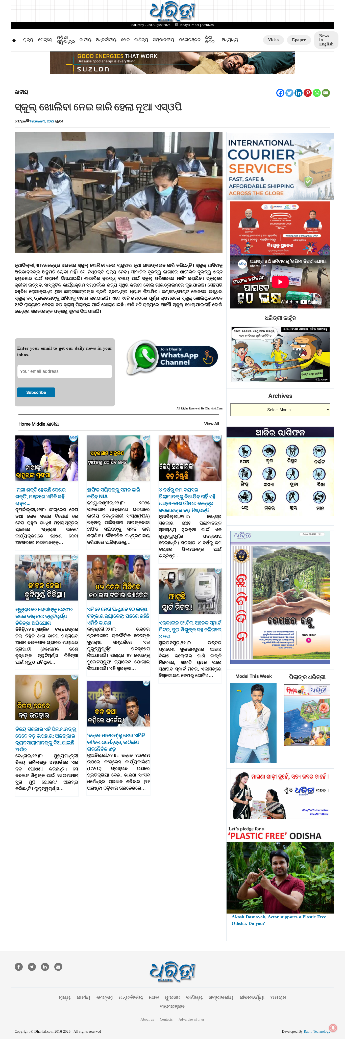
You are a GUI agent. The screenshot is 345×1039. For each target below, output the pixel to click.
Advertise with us (191, 1019)
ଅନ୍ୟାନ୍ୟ (230, 40)
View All (211, 423)
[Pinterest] (308, 93)
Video (273, 39)
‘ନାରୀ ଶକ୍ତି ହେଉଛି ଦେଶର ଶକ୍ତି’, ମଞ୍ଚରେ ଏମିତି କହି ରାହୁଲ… (40, 496)
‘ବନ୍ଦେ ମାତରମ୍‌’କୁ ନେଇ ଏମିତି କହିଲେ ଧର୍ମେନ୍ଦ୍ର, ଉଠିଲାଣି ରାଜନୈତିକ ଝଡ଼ (116, 742)
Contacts (166, 1019)
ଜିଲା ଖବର (210, 40)
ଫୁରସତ (172, 997)
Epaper (299, 39)
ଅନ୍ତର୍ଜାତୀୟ (106, 40)
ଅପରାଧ (278, 997)
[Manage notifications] (333, 1028)
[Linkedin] (298, 93)
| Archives (207, 25)
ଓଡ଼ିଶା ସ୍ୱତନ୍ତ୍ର (66, 40)
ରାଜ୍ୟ (28, 40)
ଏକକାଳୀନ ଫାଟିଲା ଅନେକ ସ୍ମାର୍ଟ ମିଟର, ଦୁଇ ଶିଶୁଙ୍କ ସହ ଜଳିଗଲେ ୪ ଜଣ (190, 629)
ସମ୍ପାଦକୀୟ (163, 40)
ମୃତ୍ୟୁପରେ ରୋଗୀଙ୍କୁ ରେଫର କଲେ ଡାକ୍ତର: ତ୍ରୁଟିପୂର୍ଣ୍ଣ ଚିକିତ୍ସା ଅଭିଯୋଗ (43, 616)
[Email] (326, 93)
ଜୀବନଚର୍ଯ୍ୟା (252, 997)
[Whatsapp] (317, 93)
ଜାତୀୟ (85, 40)
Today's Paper (189, 25)
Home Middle (31, 424)
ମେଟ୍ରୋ (45, 40)
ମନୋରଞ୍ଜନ (190, 40)
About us (147, 1019)
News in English (326, 39)
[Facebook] (280, 93)
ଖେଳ (125, 40)
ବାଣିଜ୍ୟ (141, 40)
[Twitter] (289, 93)
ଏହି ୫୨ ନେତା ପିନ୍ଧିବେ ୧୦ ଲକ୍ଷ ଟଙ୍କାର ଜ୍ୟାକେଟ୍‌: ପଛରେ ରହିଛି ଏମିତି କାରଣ (118, 616)
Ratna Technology (317, 1031)
